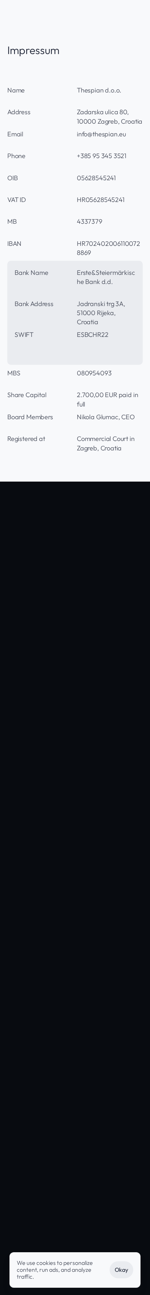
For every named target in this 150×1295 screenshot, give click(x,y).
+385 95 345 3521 (105, 1288)
